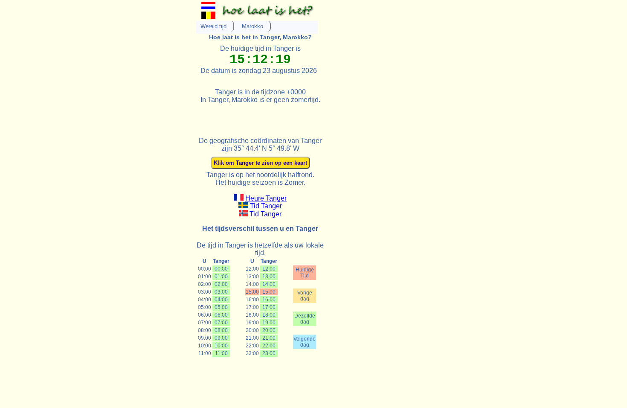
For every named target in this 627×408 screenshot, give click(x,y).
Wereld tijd (213, 26)
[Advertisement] (296, 116)
